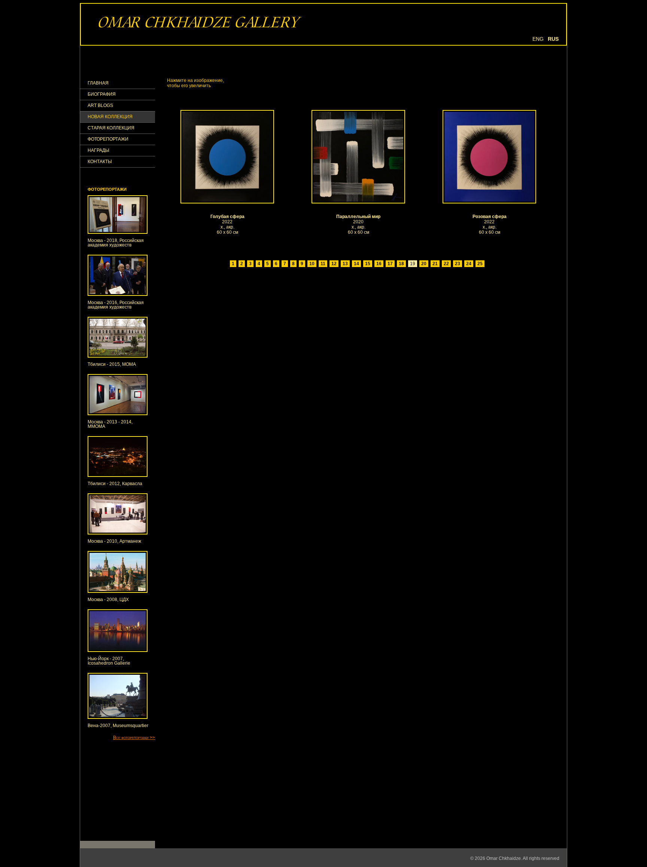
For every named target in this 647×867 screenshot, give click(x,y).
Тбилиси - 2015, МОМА (112, 364)
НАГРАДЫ (98, 150)
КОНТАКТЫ (100, 161)
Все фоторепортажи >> (134, 737)
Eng (538, 39)
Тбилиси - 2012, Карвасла (115, 483)
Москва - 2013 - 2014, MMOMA (110, 424)
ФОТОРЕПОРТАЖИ (108, 139)
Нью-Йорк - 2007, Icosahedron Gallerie (109, 661)
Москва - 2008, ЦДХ (108, 599)
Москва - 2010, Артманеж (114, 541)
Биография (102, 94)
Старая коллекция (111, 128)
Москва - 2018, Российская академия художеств (116, 243)
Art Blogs (100, 105)
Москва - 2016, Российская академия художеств (116, 305)
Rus (553, 39)
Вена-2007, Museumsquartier (118, 725)
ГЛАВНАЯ (98, 83)
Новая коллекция (110, 116)
